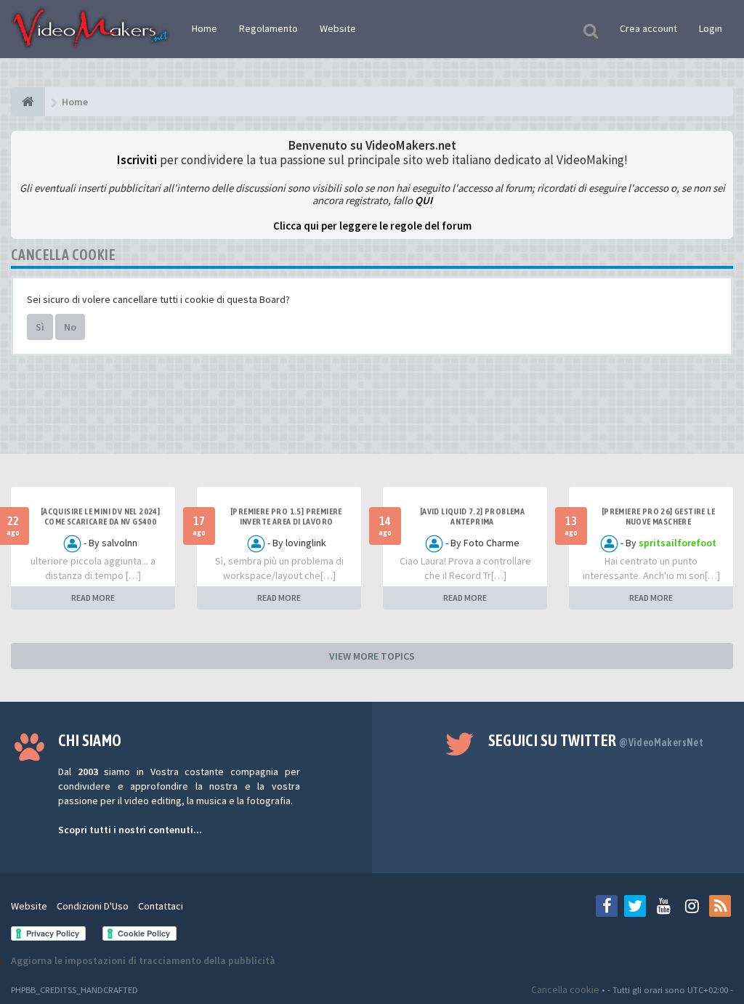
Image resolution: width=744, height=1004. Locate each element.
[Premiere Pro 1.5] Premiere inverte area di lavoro (286, 516)
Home (204, 28)
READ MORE (93, 597)
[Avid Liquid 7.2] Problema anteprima (472, 516)
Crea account (648, 28)
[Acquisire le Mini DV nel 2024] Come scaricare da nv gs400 (100, 516)
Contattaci (160, 905)
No (70, 326)
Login (710, 28)
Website (338, 28)
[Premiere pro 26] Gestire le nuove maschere (658, 516)
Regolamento (268, 28)
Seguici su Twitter (596, 740)
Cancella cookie (565, 989)
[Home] (28, 101)
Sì (40, 326)
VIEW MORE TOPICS (372, 656)
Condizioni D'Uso (93, 905)
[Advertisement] (372, 410)
